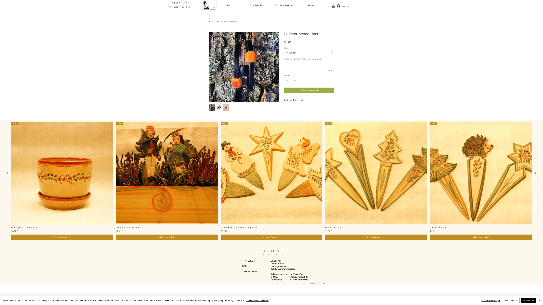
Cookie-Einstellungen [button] (490, 300)
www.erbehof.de (299, 279)
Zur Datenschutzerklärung (257, 300)
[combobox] (309, 52)
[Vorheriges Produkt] (7, 173)
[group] (271, 181)
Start (211, 21)
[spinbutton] (290, 80)
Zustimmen (529, 300)
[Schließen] (539, 300)
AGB (244, 266)
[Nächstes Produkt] (535, 173)
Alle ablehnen (511, 300)
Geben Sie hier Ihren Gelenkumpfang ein (303, 59)
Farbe (287, 48)
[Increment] (295, 80)
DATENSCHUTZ (250, 271)
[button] (333, 6)
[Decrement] (286, 80)
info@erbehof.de (299, 277)
